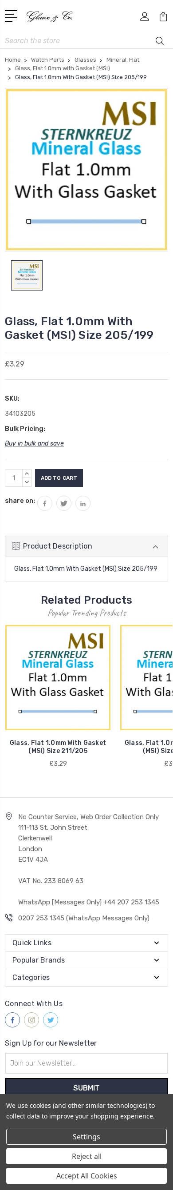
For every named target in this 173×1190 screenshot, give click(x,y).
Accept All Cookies (86, 1176)
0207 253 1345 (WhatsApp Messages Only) (83, 918)
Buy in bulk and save (34, 443)
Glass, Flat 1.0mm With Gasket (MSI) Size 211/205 (58, 747)
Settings (86, 1137)
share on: (20, 501)
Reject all (87, 1156)
